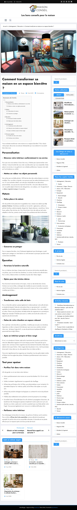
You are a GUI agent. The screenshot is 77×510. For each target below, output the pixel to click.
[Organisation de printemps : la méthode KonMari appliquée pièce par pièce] (13, 481)
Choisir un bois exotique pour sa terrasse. (15, 432)
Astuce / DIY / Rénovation (63, 188)
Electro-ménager (62, 196)
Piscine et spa (61, 221)
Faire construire (60, 223)
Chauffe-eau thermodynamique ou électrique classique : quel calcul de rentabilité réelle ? (69, 104)
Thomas (22, 93)
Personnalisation (10, 102)
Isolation (59, 233)
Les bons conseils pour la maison (38, 15)
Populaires (69, 95)
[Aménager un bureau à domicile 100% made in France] (13, 451)
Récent (59, 95)
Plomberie (60, 242)
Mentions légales (61, 260)
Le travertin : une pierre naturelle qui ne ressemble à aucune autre (37, 463)
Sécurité (60, 198)
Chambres (59, 200)
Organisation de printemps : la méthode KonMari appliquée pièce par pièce (12, 492)
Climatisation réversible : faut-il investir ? (69, 131)
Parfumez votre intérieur (13, 138)
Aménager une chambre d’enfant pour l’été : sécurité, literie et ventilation (69, 122)
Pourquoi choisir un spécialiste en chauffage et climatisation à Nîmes (69, 140)
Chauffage (59, 202)
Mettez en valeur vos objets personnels (16, 106)
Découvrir (59, 212)
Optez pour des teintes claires (14, 121)
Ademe (58, 170)
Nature (7, 109)
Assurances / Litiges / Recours (64, 186)
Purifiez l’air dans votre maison (15, 135)
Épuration (8, 117)
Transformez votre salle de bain (15, 126)
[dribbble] (66, 2)
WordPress (36, 507)
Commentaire (59, 98)
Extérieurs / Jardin (61, 216)
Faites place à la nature (13, 111)
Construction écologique (64, 226)
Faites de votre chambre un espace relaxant (17, 128)
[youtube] (71, 2)
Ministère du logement (62, 166)
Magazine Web (60, 163)
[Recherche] (10, 20)
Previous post (20, 428)
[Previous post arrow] (2, 430)
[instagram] (69, 2)
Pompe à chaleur (62, 207)
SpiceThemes (55, 507)
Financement (60, 228)
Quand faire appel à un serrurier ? (35, 432)
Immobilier (59, 230)
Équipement (60, 193)
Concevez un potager (13, 113)
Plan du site (59, 256)
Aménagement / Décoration (9, 93)
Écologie (59, 191)
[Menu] (6, 20)
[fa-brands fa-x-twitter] (64, 2)
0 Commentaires (40, 93)
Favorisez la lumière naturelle (14, 118)
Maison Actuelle (61, 159)
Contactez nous (60, 264)
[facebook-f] (61, 2)
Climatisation (61, 205)
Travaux (58, 244)
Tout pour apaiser (10, 134)
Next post (30, 428)
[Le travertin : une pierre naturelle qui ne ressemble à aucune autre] (38, 451)
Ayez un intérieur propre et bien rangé (16, 130)
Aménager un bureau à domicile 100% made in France (11, 463)
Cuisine (58, 209)
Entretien (59, 214)
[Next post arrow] (48, 430)
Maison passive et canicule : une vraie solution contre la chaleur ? (69, 113)
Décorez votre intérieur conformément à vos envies (19, 103)
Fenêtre (60, 184)
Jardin (59, 219)
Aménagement (9, 124)
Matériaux (59, 235)
